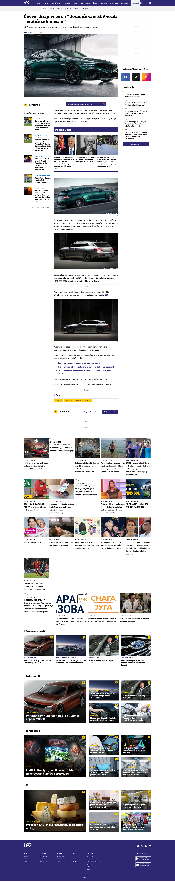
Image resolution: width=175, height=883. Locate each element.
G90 (106, 295)
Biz (25, 859)
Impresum (90, 856)
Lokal (58, 861)
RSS (88, 867)
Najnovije (39, 3)
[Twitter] (136, 77)
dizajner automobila (83, 401)
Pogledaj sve (135, 144)
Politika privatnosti (93, 861)
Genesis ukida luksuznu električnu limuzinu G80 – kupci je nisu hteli (87, 367)
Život (26, 861)
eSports (59, 854)
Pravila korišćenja (93, 859)
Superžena (43, 861)
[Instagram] (146, 77)
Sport (26, 856)
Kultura (43, 859)
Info (25, 854)
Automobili (60, 859)
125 (30, 175)
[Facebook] (125, 77)
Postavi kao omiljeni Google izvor (80, 104)
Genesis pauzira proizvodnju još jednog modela (79, 363)
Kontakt (89, 869)
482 (30, 118)
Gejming (29, 767)
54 (30, 156)
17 (148, 759)
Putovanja (43, 856)
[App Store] (143, 865)
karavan (59, 401)
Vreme (75, 861)
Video (75, 854)
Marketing (90, 854)
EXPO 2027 (126, 822)
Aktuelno (28, 32)
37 (55, 411)
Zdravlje (43, 854)
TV (73, 856)
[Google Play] (143, 858)
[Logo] (26, 3)
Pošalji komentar (110, 412)
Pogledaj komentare (91, 412)
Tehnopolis (60, 856)
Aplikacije (90, 864)
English (75, 859)
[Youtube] (150, 846)
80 (30, 135)
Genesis (69, 401)
